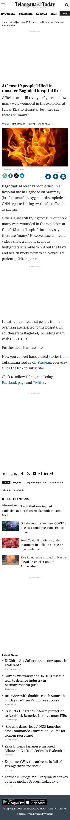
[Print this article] (63, 177)
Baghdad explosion (36, 482)
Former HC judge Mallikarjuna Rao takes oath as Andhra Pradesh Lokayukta (36, 778)
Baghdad (17, 482)
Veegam (49, 813)
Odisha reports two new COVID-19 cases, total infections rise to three (43, 527)
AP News (41, 13)
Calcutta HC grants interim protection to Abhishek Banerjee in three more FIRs (36, 713)
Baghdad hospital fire (14, 490)
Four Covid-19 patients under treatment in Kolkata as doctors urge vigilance (42, 544)
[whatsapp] (4, 175)
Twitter (39, 382)
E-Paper (64, 13)
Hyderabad (8, 13)
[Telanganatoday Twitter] (28, 474)
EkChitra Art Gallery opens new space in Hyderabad (36, 662)
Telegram (44, 362)
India (54, 13)
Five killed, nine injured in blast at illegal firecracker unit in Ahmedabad (44, 561)
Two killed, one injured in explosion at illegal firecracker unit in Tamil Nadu (32, 510)
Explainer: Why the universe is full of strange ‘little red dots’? (33, 763)
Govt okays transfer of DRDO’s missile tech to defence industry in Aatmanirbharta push (34, 680)
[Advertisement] (35, 429)
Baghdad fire (56, 482)
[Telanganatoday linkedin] (46, 474)
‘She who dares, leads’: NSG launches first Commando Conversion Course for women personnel (35, 730)
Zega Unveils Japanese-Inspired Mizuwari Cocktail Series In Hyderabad (35, 748)
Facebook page (13, 382)
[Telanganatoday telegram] (51, 474)
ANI (7, 124)
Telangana (25, 13)
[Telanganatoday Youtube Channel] (34, 474)
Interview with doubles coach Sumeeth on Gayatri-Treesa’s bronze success (35, 697)
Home (5, 22)
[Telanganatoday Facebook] (22, 474)
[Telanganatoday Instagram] (40, 474)
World (13, 22)
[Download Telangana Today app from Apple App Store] (48, 177)
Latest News (10, 655)
